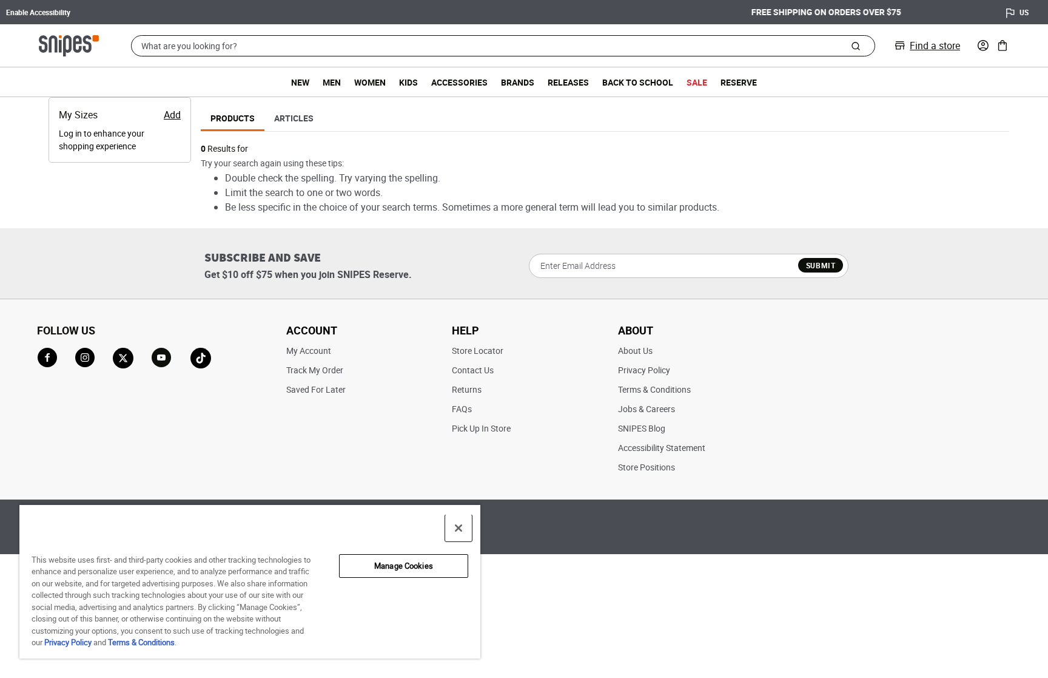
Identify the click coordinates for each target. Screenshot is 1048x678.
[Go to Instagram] (85, 357)
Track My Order (314, 370)
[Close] (458, 528)
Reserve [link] (738, 82)
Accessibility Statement (661, 447)
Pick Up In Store (481, 428)
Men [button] (332, 82)
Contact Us (473, 370)
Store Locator (477, 350)
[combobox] (503, 45)
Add (172, 114)
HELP (465, 330)
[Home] (69, 44)
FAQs (462, 409)
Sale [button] (697, 82)
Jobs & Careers (646, 409)
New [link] (300, 82)
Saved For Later (316, 389)
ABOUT (635, 330)
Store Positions (646, 467)
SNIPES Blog (641, 428)
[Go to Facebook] (47, 357)
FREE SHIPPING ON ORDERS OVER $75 (524, 12)
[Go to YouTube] (162, 358)
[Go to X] (123, 358)
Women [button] (370, 82)
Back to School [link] (637, 82)
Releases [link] (568, 82)
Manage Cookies (403, 565)
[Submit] (855, 45)
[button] (983, 45)
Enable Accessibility (38, 12)
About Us (635, 350)
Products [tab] (232, 118)
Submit (821, 265)
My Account (308, 350)
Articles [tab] (294, 118)
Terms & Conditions (654, 389)
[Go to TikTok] (200, 358)
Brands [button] (517, 82)
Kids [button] (408, 82)
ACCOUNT (311, 330)
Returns (467, 389)
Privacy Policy (644, 370)
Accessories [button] (459, 82)
